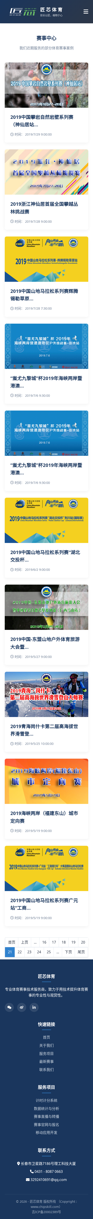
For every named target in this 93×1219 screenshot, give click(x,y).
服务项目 (46, 1053)
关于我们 (46, 1045)
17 (54, 942)
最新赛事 (46, 1061)
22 (20, 951)
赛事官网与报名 (46, 1124)
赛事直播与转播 (46, 1116)
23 (29, 951)
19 (73, 942)
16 (44, 942)
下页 (68, 951)
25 (49, 951)
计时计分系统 (46, 1100)
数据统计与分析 (46, 1108)
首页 (11, 942)
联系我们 (46, 1069)
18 (64, 942)
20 (83, 942)
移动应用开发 (46, 1132)
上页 (24, 942)
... (35, 942)
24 (39, 951)
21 (10, 951)
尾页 (81, 951)
